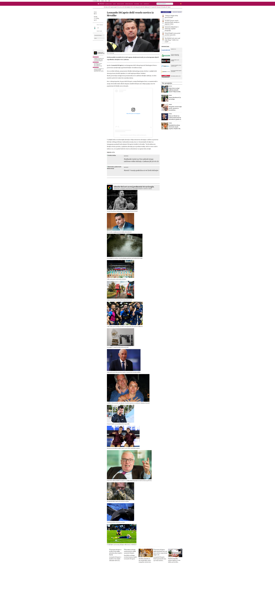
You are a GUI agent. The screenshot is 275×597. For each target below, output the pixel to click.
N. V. (95, 13)
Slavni (114, 3)
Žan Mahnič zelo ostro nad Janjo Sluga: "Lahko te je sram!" (172, 40)
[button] (93, 3)
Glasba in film (108, 3)
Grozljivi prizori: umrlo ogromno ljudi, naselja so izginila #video (172, 22)
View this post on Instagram (133, 113)
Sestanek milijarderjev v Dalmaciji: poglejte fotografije (172, 28)
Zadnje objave (177, 12)
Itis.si (106, 0)
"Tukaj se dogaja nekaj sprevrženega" (171, 16)
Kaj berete (166, 12)
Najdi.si (102, 0)
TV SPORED (95, 0)
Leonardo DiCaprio (98, 35)
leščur (95, 38)
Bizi (99, 0)
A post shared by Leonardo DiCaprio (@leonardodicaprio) (133, 135)
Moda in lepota (120, 3)
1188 (109, 0)
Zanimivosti (146, 3)
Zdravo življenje (129, 3)
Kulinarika (136, 3)
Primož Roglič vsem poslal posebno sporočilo (172, 34)
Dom (141, 3)
